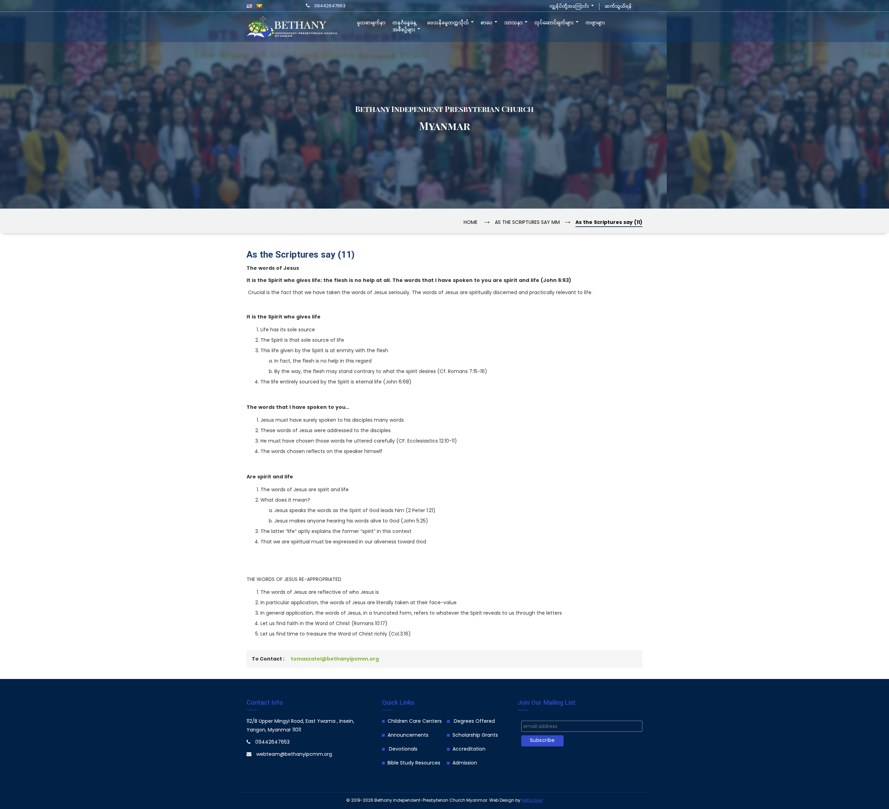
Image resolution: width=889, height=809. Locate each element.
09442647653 (330, 6)
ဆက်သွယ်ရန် (618, 6)
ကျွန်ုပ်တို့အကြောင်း (569, 6)
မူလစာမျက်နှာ (371, 23)
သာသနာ (514, 23)
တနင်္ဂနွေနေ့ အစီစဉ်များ (404, 26)
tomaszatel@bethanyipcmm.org (335, 659)
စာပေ (487, 23)
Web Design (501, 800)
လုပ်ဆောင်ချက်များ (554, 23)
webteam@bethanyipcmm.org (294, 755)
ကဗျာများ (595, 23)
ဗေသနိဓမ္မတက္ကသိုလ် (448, 23)
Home (470, 223)
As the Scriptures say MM (527, 223)
